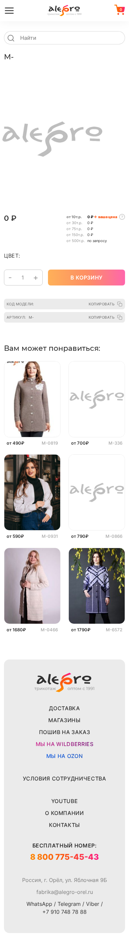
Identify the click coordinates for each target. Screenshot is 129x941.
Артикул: (20, 317)
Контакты (64, 825)
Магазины (64, 720)
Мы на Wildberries (65, 744)
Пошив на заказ (64, 732)
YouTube (64, 801)
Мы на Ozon (64, 756)
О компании (64, 813)
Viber (92, 904)
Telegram (69, 904)
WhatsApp (39, 904)
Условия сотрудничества (64, 778)
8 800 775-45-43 (64, 857)
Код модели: (20, 304)
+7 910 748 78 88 (64, 912)
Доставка (64, 708)
